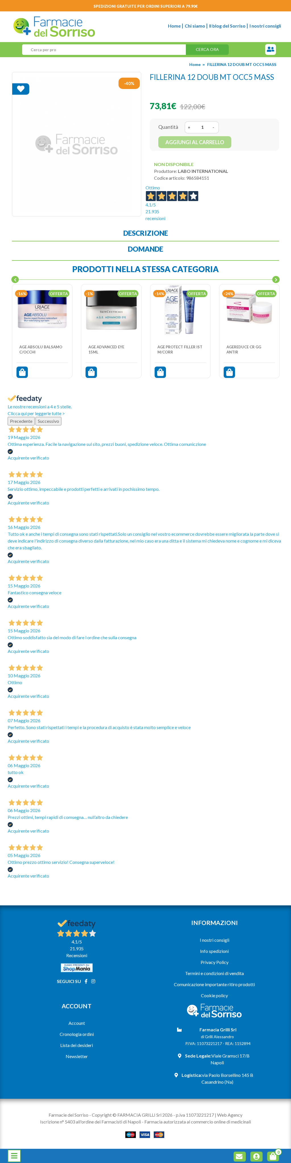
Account (76, 1023)
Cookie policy (214, 995)
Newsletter (77, 1056)
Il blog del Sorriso (227, 25)
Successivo (48, 421)
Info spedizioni (214, 951)
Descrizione (145, 233)
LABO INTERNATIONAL (203, 171)
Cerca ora (207, 49)
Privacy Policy (214, 962)
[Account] (257, 1157)
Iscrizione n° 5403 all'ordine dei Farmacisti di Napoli (90, 1121)
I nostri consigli (265, 25)
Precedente (21, 421)
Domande (145, 249)
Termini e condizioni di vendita (214, 973)
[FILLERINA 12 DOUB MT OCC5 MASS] (76, 144)
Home (174, 25)
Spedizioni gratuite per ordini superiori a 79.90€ (145, 6)
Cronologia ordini (77, 1034)
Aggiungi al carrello (194, 142)
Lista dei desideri (76, 1045)
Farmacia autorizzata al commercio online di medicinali (197, 1121)
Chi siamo (195, 25)
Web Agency (229, 1115)
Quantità (168, 127)
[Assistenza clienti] (270, 49)
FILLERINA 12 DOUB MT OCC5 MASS (241, 64)
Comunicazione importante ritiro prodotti (214, 984)
